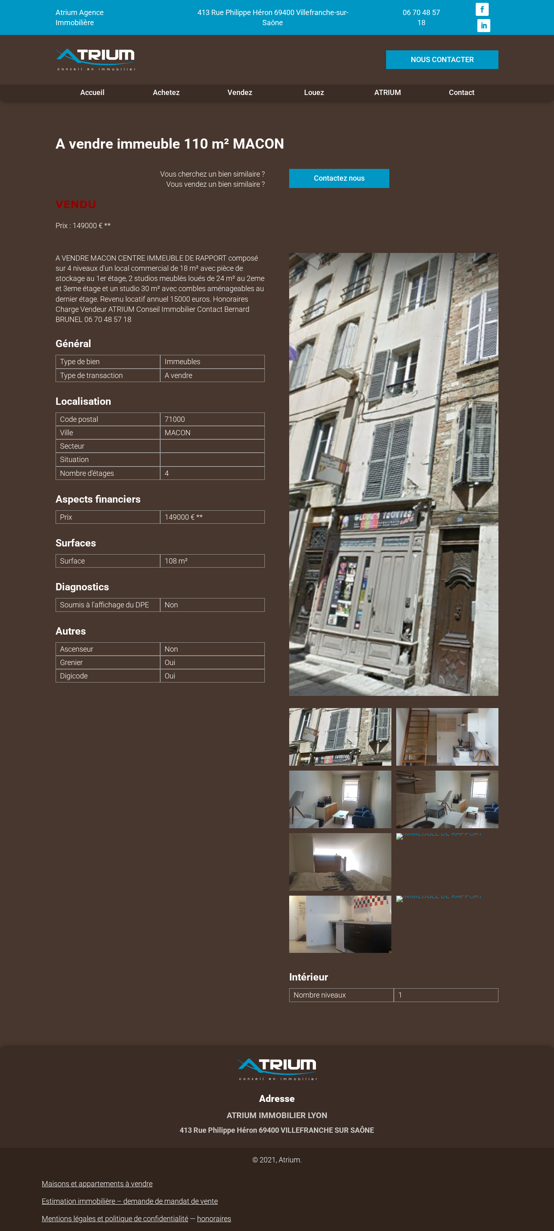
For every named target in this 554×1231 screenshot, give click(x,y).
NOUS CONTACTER (442, 59)
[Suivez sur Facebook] (482, 9)
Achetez (166, 92)
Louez (314, 92)
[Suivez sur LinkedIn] (483, 25)
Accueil (92, 92)
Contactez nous (339, 178)
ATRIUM (387, 92)
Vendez (240, 92)
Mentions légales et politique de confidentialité (115, 1218)
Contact (462, 92)
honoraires (214, 1218)
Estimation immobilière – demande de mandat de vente (130, 1201)
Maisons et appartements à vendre (97, 1183)
